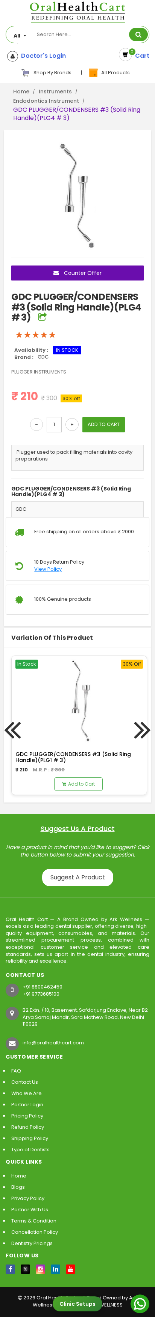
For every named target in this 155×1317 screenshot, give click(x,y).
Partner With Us (29, 1209)
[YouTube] (70, 1269)
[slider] (35, 334)
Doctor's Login (42, 56)
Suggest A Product (77, 877)
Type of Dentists (30, 1149)
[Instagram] (40, 1269)
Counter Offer (82, 273)
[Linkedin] (55, 1269)
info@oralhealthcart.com (53, 1042)
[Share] (42, 317)
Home (21, 91)
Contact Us (24, 1082)
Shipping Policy (29, 1138)
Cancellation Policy (34, 1232)
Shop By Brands (52, 72)
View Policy (48, 569)
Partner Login (27, 1104)
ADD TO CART (104, 424)
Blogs (18, 1187)
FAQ (16, 1070)
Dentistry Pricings (32, 1243)
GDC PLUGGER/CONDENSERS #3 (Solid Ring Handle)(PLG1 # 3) (73, 757)
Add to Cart (81, 784)
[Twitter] (25, 1269)
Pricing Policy (27, 1115)
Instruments (55, 91)
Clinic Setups (77, 1304)
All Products (114, 72)
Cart (140, 55)
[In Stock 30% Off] (79, 699)
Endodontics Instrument (46, 101)
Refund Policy (27, 1127)
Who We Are (26, 1093)
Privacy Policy (27, 1198)
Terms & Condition (33, 1220)
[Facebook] (10, 1269)
